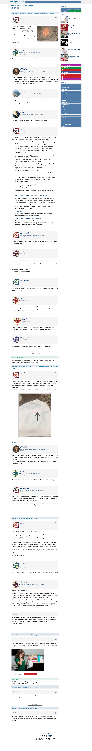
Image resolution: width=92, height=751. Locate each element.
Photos (63, 122)
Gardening (65, 67)
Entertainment (65, 102)
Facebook (65, 72)
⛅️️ (55, 738)
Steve (15, 555)
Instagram (65, 79)
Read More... (18, 674)
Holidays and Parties (66, 109)
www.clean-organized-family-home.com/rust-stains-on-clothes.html (34, 193)
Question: (34, 13)
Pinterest (65, 74)
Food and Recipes (65, 104)
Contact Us (52, 736)
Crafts (63, 98)
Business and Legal (66, 89)
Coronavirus (64, 95)
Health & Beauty (65, 106)
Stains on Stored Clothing (73, 18)
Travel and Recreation (66, 124)
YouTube (65, 76)
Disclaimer (39, 736)
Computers (64, 91)
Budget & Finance (65, 87)
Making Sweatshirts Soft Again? (74, 49)
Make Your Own (65, 113)
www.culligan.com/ (20, 211)
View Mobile (49, 735)
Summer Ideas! (66, 65)
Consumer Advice (65, 93)
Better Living (64, 85)
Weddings (64, 126)
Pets (63, 119)
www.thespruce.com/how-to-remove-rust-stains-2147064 (31, 195)
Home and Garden (67, 9)
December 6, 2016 (75, 11)
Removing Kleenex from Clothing (73, 41)
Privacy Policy (46, 736)
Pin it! (31, 674)
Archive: (25, 688)
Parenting (64, 117)
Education (64, 100)
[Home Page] (17, 0)
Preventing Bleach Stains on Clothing (73, 26)
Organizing (64, 115)
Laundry (64, 11)
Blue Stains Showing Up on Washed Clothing (73, 57)
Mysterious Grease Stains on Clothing (74, 34)
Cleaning (77, 9)
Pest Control (65, 70)
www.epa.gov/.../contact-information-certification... (29, 218)
